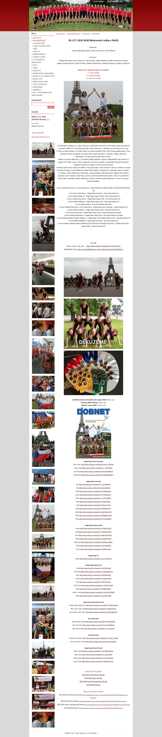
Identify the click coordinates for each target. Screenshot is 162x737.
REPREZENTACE (39, 54)
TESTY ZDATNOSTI (40, 84)
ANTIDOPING (37, 87)
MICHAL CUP (37, 79)
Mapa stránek (112, 1)
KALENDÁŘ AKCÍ (73, 34)
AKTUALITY (60, 34)
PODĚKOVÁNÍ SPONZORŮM (43, 73)
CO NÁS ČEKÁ (39, 43)
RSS (121, 1)
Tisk (127, 1)
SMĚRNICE (37, 90)
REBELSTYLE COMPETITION (43, 76)
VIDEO (35, 68)
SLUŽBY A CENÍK (39, 57)
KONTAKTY (37, 71)
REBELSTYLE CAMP (40, 82)
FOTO (35, 65)
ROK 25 (36, 51)
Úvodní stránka (99, 1)
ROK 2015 (86, 34)
